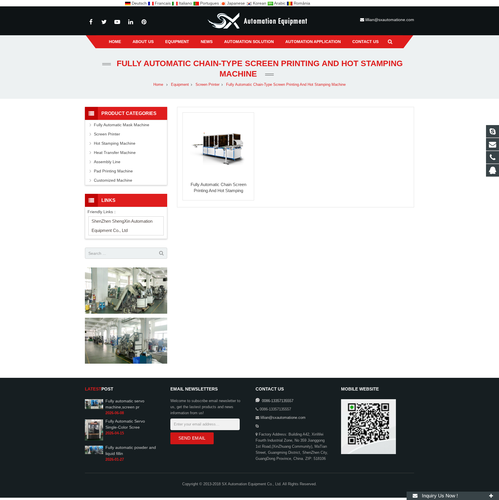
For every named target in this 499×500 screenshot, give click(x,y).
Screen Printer (207, 85)
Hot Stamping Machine (114, 143)
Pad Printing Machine (113, 171)
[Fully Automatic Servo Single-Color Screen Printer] (94, 439)
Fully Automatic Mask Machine (121, 124)
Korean (259, 3)
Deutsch (139, 3)
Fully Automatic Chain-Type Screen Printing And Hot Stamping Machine (286, 85)
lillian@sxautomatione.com (389, 19)
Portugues (209, 3)
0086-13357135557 (277, 401)
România (301, 3)
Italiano (185, 3)
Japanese (236, 3)
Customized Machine (113, 180)
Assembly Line (107, 161)
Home (158, 85)
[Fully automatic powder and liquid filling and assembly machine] (94, 453)
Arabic (280, 3)
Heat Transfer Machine (115, 152)
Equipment (180, 85)
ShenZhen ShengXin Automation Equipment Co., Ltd (122, 226)
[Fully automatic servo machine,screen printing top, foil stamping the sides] (94, 408)
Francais (163, 3)
